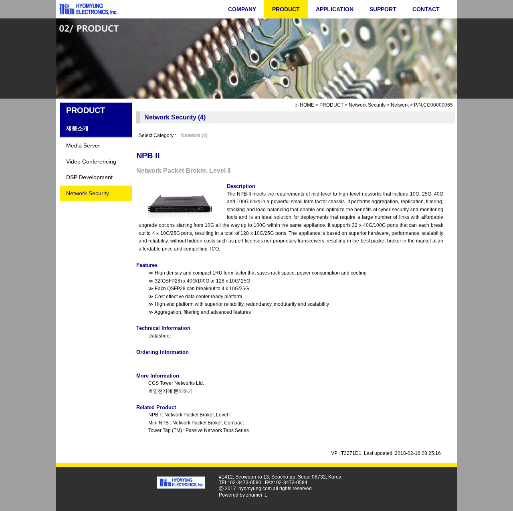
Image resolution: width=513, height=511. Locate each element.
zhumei (254, 495)
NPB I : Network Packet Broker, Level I (189, 415)
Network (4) (195, 135)
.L (265, 495)
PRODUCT (286, 9)
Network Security (87, 193)
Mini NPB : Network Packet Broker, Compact (196, 423)
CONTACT (426, 9)
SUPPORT (383, 9)
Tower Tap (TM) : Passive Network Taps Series (198, 430)
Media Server (83, 145)
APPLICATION (334, 9)
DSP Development (89, 177)
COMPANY (242, 9)
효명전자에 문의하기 (170, 391)
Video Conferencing (91, 161)
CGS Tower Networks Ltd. (176, 383)
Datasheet (159, 336)
